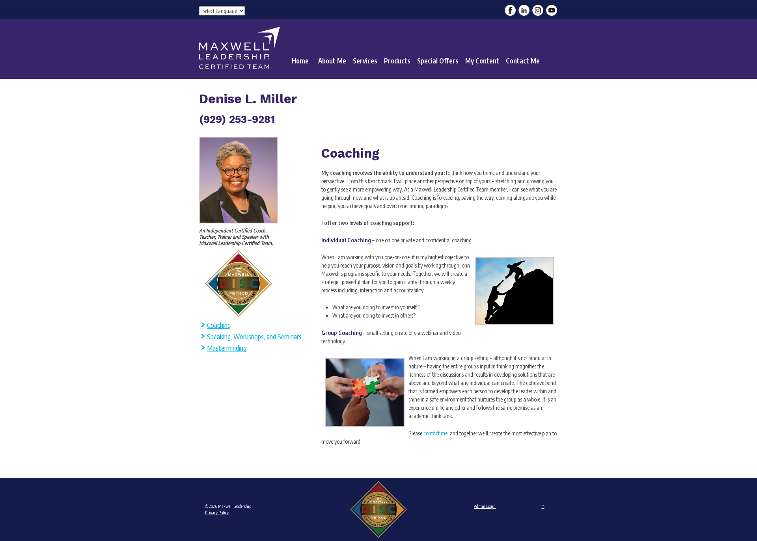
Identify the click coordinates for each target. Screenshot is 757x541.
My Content (482, 60)
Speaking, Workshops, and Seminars (254, 336)
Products (397, 60)
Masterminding (226, 347)
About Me (332, 60)
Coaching (219, 324)
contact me (435, 433)
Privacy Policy (217, 512)
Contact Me (523, 60)
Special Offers (438, 60)
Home (300, 60)
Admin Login (485, 506)
